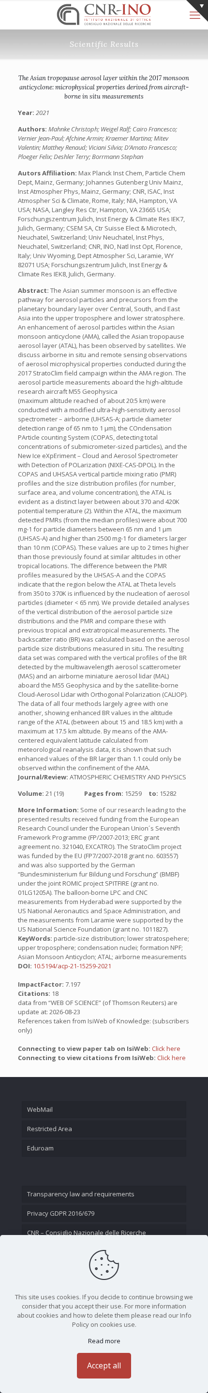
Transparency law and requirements (80, 1194)
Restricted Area (49, 1128)
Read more (104, 1340)
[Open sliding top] (197, 11)
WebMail (40, 1109)
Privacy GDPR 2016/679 (60, 1213)
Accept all (104, 1365)
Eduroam (40, 1148)
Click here (166, 1048)
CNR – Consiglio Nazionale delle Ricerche (86, 1232)
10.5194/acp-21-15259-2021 (72, 966)
